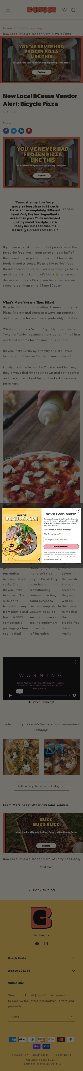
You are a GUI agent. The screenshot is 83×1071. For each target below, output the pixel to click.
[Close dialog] (78, 510)
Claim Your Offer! (61, 547)
